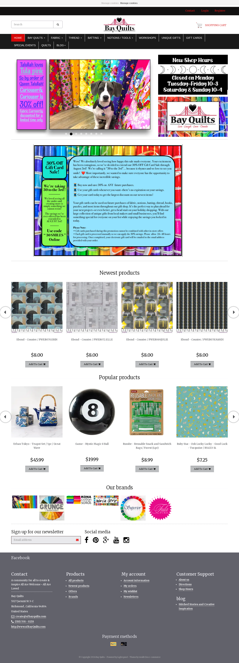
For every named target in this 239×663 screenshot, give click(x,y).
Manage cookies (110, 3)
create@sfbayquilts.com (30, 616)
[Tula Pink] (160, 508)
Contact (190, 10)
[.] (193, 74)
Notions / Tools (119, 37)
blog (60, 45)
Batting (94, 37)
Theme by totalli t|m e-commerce (145, 657)
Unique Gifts (171, 37)
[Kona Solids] (78, 499)
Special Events (25, 45)
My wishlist (130, 591)
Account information (136, 580)
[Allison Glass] (24, 501)
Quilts (46, 45)
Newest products (79, 586)
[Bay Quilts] (119, 24)
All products (76, 580)
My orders (130, 586)
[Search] (58, 24)
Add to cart (36, 364)
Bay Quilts (35, 37)
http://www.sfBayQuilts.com (28, 626)
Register (220, 10)
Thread (74, 37)
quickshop (37, 325)
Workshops (147, 37)
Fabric (56, 37)
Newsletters (131, 596)
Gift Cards (194, 37)
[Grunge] (51, 508)
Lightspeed (122, 657)
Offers (73, 591)
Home (18, 37)
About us (184, 579)
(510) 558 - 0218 (24, 621)
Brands (73, 596)
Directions (185, 584)
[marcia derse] (106, 500)
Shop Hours (186, 589)
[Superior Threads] (133, 508)
